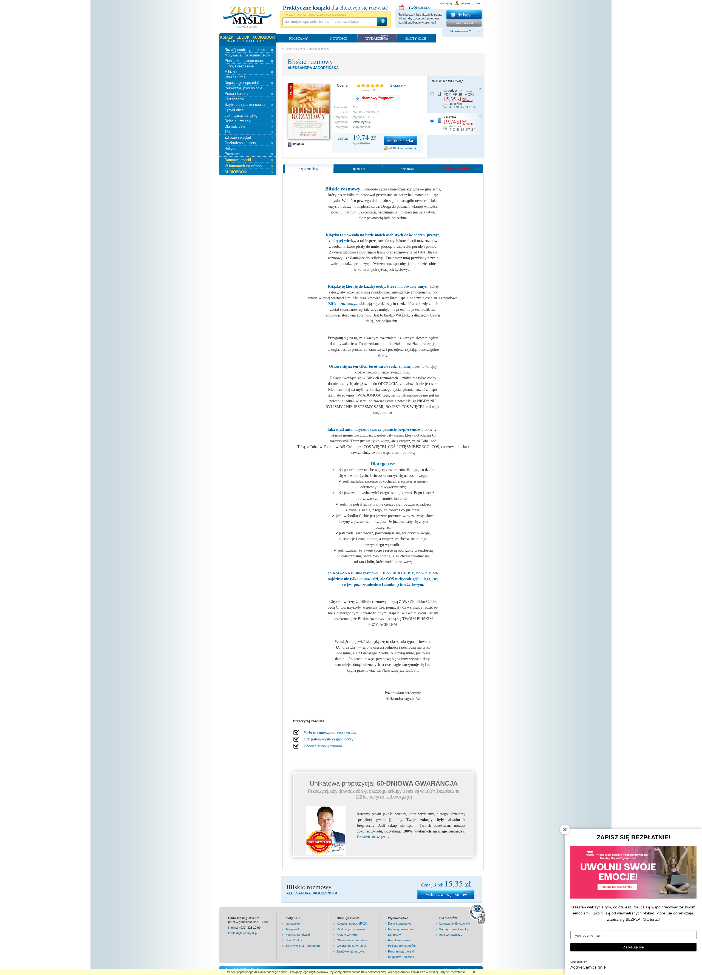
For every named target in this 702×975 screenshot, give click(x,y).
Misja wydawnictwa (401, 929)
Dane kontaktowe (399, 923)
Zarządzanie (249, 99)
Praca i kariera (249, 94)
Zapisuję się (633, 947)
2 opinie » (398, 85)
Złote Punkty (293, 940)
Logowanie (292, 923)
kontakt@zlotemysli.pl (242, 933)
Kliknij (402, 18)
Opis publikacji (309, 168)
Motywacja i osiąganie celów (249, 55)
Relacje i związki (249, 121)
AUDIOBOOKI (249, 172)
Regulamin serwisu (400, 940)
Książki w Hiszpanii (401, 957)
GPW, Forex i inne (249, 66)
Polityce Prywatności (452, 972)
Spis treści (407, 168)
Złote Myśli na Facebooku (302, 945)
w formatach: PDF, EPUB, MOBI (459, 99)
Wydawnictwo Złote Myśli (247, 17)
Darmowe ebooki (249, 160)
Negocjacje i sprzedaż (249, 83)
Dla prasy (394, 934)
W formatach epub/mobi (249, 166)
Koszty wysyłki (347, 934)
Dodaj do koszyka (400, 140)
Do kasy (464, 14)
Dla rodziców (249, 126)
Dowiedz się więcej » (373, 837)
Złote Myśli (360, 122)
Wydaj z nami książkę (453, 929)
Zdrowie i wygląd (249, 137)
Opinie (358, 168)
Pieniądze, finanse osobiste (249, 61)
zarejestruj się (470, 3)
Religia (249, 148)
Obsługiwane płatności (352, 940)
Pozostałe (249, 154)
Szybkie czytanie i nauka (249, 104)
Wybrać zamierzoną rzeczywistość (330, 732)
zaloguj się (445, 3)
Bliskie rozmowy (310, 61)
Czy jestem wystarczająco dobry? (329, 739)
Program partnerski (401, 951)
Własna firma (249, 77)
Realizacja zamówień (351, 929)
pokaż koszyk (464, 23)
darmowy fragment (378, 98)
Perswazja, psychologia (249, 88)
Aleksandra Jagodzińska (313, 68)
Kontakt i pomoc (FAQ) (352, 923)
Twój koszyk (415, 6)
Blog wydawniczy (450, 934)
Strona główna (296, 48)
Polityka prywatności (401, 945)
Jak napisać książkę (249, 115)
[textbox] (329, 21)
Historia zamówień (297, 934)
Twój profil (292, 929)
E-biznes (249, 72)
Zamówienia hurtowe (350, 951)
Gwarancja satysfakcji (351, 945)
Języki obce (249, 110)
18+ (249, 132)
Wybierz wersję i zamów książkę (445, 894)
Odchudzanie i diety (249, 143)
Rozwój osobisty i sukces (249, 50)
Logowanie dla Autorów (454, 923)
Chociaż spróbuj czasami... (324, 746)
